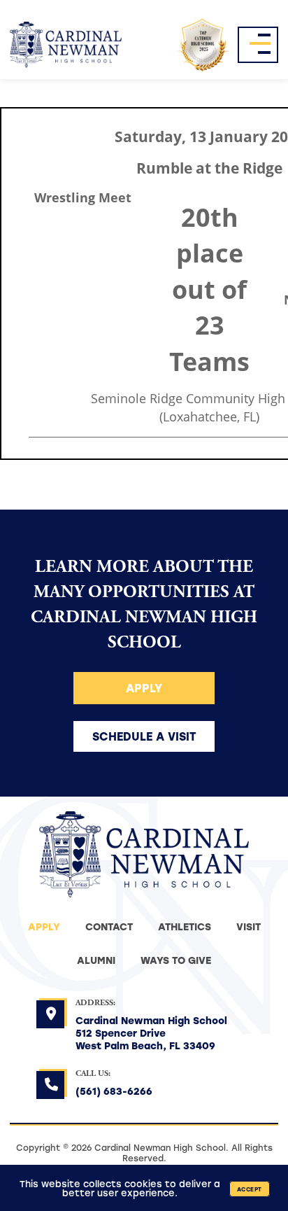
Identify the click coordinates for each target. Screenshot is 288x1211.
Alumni (96, 960)
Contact (109, 926)
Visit (248, 926)
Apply (144, 687)
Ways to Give (176, 960)
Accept (249, 1189)
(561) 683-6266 (113, 1091)
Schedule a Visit (144, 736)
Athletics (184, 926)
